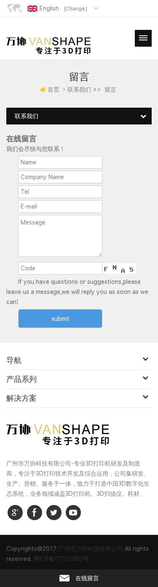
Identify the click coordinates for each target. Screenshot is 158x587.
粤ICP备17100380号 (60, 558)
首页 (53, 89)
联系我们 (79, 89)
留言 (110, 89)
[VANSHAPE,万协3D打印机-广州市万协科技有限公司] (48, 45)
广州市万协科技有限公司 (90, 548)
